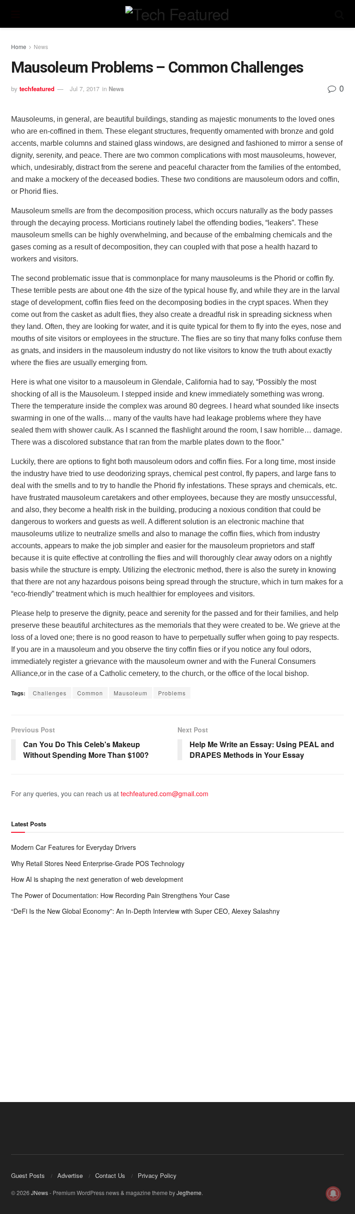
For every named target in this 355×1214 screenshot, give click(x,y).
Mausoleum (130, 693)
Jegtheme (189, 1192)
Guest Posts (28, 1175)
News (41, 46)
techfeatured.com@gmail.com (164, 793)
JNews (39, 1192)
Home (18, 46)
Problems (172, 693)
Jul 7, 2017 (84, 88)
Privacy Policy (157, 1175)
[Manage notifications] (333, 1193)
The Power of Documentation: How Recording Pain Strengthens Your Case (120, 895)
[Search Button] (339, 14)
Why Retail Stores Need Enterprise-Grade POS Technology (97, 863)
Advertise (70, 1175)
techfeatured (37, 88)
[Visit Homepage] (177, 14)
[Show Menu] (15, 14)
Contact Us (110, 1175)
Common (90, 693)
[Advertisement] (177, 1000)
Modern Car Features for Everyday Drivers (73, 847)
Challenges (50, 693)
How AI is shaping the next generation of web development (97, 879)
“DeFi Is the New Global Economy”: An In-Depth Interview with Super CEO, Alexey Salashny (145, 911)
